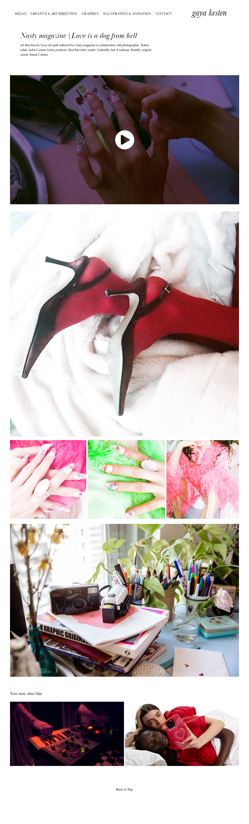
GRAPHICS (90, 14)
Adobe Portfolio (129, 804)
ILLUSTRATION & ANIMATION (127, 14)
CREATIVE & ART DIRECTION (54, 14)
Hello (20, 14)
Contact (164, 14)
